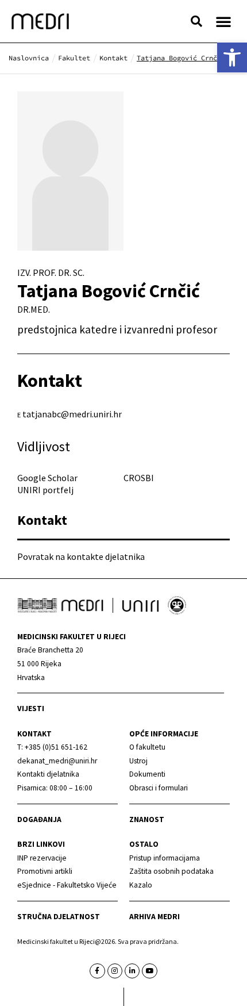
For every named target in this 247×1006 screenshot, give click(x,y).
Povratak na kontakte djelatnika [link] (81, 556)
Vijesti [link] (30, 708)
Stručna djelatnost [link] (58, 916)
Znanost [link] (146, 819)
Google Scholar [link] (47, 477)
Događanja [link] (39, 819)
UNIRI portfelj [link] (45, 490)
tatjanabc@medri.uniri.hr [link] (72, 414)
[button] (196, 21)
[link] (232, 57)
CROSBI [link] (139, 477)
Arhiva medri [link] (154, 916)
